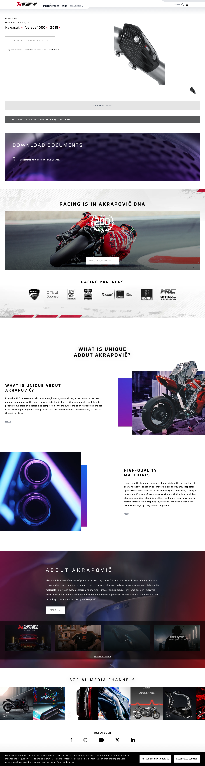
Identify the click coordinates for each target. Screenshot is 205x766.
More (8, 421)
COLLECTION (76, 6)
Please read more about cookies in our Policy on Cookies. (45, 762)
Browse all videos (102, 656)
